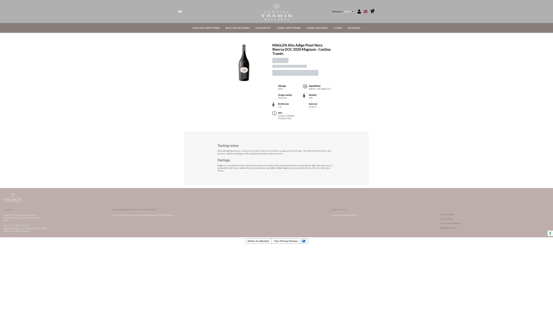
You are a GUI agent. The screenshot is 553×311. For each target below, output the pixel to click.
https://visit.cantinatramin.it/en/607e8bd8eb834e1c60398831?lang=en (143, 215)
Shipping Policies (448, 227)
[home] (276, 11)
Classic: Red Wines (316, 28)
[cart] (372, 12)
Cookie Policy (446, 214)
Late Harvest (263, 28)
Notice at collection (258, 241)
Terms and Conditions (451, 223)
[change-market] (342, 11)
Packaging (354, 28)
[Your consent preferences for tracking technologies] (550, 233)
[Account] (359, 12)
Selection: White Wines (206, 28)
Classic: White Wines (289, 28)
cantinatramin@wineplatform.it (344, 215)
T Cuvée (337, 28)
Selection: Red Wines (238, 28)
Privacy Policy (446, 219)
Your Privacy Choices (286, 241)
